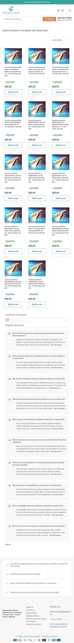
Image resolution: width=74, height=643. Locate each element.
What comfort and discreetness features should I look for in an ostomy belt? (38, 399)
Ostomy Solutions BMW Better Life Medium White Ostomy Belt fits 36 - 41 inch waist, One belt (60, 124)
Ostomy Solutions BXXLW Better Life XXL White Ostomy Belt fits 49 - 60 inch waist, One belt (36, 124)
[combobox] (29, 19)
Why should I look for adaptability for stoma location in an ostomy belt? (37, 485)
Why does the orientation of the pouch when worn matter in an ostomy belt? (38, 379)
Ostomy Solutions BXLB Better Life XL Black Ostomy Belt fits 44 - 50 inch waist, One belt (13, 231)
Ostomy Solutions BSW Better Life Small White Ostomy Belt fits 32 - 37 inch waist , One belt (60, 70)
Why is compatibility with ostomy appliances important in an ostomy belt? (37, 506)
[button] (17, 347)
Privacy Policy (31, 613)
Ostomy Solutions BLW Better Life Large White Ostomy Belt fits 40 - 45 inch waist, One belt (36, 70)
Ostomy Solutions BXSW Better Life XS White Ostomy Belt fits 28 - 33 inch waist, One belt (36, 284)
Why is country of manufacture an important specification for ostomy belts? (38, 419)
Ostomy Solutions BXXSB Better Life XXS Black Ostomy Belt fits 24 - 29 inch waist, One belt (13, 284)
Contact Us (30, 610)
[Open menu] (69, 10)
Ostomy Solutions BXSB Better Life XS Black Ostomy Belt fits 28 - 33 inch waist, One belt (36, 177)
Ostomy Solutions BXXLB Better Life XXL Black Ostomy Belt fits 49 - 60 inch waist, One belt (13, 177)
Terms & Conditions (33, 624)
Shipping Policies (32, 616)
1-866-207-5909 (56, 619)
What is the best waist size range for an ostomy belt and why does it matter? (38, 526)
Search (51, 19)
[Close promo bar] (73, 1)
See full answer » (57, 345)
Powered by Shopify (49, 636)
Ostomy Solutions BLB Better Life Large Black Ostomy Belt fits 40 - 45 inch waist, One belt (36, 230)
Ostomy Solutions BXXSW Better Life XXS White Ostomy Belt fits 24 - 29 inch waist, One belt (60, 231)
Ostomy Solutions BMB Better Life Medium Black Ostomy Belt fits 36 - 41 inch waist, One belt (13, 71)
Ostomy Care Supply (32, 636)
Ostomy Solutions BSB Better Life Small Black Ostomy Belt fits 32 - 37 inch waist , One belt (13, 123)
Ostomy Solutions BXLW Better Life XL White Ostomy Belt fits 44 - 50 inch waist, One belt (60, 177)
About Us (29, 607)
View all (8, 544)
